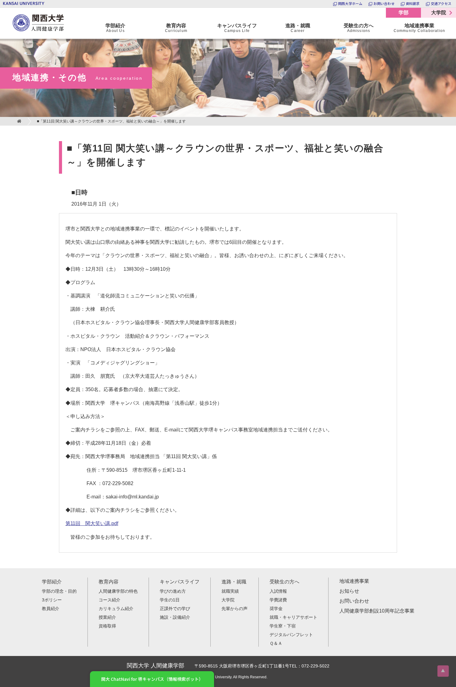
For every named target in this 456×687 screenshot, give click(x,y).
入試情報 (278, 591)
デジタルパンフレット (291, 634)
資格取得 (107, 625)
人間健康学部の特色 (118, 591)
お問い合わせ (354, 601)
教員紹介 (50, 608)
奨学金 (276, 608)
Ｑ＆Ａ (276, 643)
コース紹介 (109, 599)
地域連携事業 (354, 581)
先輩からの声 (234, 608)
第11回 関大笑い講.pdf (91, 523)
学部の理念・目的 (59, 591)
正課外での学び (175, 608)
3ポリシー (52, 599)
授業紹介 (107, 617)
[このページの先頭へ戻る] (443, 671)
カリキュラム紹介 (116, 608)
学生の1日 (170, 599)
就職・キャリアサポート (293, 617)
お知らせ (349, 591)
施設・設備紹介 (175, 617)
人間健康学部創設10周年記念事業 (376, 610)
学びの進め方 (173, 591)
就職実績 (230, 591)
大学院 (438, 12)
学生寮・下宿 (283, 625)
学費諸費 (278, 599)
